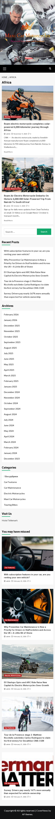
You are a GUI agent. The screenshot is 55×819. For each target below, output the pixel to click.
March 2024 (10, 442)
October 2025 (11, 336)
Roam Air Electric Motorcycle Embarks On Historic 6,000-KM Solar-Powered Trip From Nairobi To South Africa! (27, 199)
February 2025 (11, 381)
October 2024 (11, 403)
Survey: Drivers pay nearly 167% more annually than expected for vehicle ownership (27, 295)
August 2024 (10, 414)
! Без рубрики (11, 476)
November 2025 (12, 331)
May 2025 (9, 364)
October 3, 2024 (19, 206)
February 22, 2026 (20, 581)
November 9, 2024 (20, 134)
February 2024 (11, 447)
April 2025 (9, 370)
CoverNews (42, 810)
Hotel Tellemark (10, 520)
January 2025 (10, 386)
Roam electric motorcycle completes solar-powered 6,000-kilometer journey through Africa (27, 127)
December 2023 (12, 458)
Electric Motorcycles (13, 117)
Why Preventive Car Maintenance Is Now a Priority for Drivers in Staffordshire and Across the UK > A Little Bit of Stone (27, 263)
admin (8, 134)
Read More (8, 152)
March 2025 (10, 375)
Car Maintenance (12, 487)
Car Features (10, 482)
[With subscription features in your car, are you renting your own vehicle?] (27, 553)
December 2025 (12, 325)
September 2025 (12, 342)
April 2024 (9, 436)
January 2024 (10, 453)
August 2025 (10, 347)
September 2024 (12, 408)
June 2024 (9, 425)
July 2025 (8, 353)
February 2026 (11, 314)
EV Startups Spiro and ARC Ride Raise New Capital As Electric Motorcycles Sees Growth (26, 274)
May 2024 (9, 431)
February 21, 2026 (20, 744)
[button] (4, 68)
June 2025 (9, 359)
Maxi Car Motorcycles (15, 499)
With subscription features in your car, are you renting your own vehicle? (27, 253)
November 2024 (12, 397)
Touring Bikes (10, 505)
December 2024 (12, 392)
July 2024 (8, 420)
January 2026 (10, 320)
